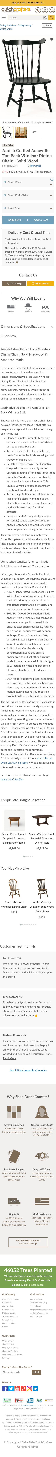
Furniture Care (36, 1316)
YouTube (17, 1388)
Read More (9, 1058)
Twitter (11, 1388)
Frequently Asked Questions (41, 1310)
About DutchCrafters (10, 1299)
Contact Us (6, 1303)
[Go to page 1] (24, 856)
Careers (5, 1327)
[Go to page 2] (26, 856)
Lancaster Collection (12, 779)
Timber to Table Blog (38, 1303)
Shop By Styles (8, 1341)
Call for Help (15, 284)
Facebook (5, 1388)
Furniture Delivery (9, 1323)
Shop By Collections (10, 1348)
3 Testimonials (34, 166)
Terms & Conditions (10, 1316)
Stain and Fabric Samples (12, 1354)
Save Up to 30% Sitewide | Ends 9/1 (28, 3)
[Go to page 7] (33, 924)
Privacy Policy (7, 1320)
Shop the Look (8, 1344)
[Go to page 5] (32, 856)
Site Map (5, 1358)
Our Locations (7, 1306)
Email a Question (29, 1405)
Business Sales (8, 1310)
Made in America (9, 1313)
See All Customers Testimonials (28, 1070)
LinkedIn (35, 1388)
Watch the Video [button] (28, 1242)
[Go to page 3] (28, 856)
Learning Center (36, 1299)
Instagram (29, 1388)
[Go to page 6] (31, 924)
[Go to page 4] (30, 856)
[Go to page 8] (35, 924)
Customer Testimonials (39, 1313)
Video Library (35, 1306)
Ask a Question (41, 284)
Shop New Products (10, 1351)
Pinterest (23, 1388)
